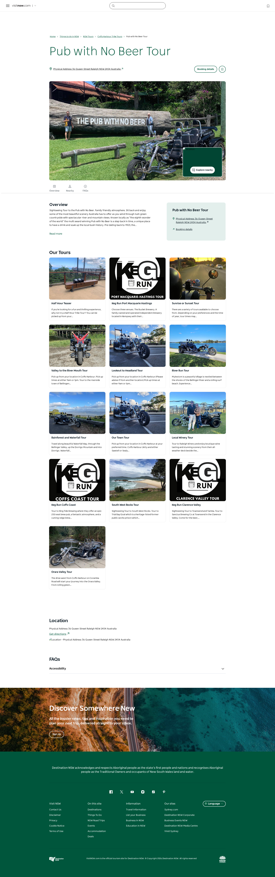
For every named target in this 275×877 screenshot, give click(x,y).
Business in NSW (135, 820)
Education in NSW (135, 826)
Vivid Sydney (171, 831)
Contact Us (55, 809)
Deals (91, 836)
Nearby (70, 191)
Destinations (94, 809)
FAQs (85, 191)
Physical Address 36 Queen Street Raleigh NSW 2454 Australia (87, 69)
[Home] (21, 5)
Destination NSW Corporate (179, 815)
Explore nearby (204, 170)
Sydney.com (171, 809)
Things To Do (95, 815)
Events (91, 826)
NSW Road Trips (96, 820)
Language (214, 803)
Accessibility (57, 668)
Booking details (205, 69)
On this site (94, 803)
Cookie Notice (56, 826)
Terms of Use (56, 831)
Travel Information (136, 809)
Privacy (53, 820)
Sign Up (56, 734)
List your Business (136, 815)
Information (133, 803)
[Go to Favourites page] (267, 5)
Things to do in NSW (69, 37)
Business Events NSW (175, 820)
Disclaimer (55, 815)
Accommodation (97, 831)
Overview (54, 191)
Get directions (57, 634)
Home (53, 37)
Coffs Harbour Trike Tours (110, 37)
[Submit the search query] (113, 5)
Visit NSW (55, 803)
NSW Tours (88, 37)
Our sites (169, 803)
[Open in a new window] (77, 279)
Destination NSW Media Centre (181, 826)
